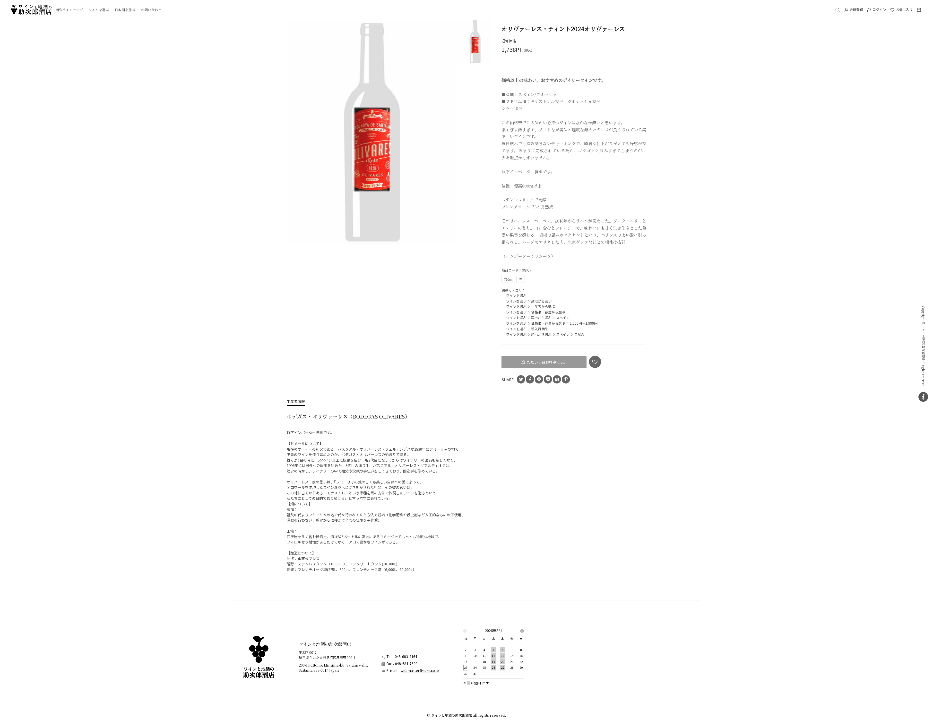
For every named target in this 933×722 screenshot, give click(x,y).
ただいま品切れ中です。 (546, 362)
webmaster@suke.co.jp (420, 670)
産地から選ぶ (541, 301)
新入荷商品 (539, 328)
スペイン (563, 317)
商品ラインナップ (69, 9)
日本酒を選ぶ (125, 9)
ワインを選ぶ (98, 9)
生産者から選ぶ (543, 306)
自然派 (579, 334)
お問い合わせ (151, 9)
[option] (372, 132)
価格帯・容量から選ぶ (548, 312)
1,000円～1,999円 (583, 323)
